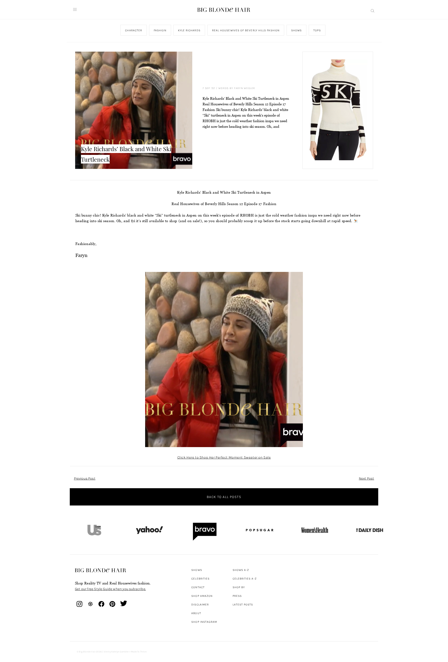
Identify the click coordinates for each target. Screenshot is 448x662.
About (196, 613)
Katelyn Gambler (120, 651)
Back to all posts (224, 497)
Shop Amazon (202, 596)
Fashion (160, 30)
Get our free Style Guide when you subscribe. (110, 589)
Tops (317, 30)
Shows (296, 30)
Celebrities (200, 578)
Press (237, 596)
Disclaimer (200, 604)
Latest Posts (243, 604)
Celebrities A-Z (245, 578)
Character (133, 30)
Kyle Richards (189, 30)
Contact (198, 587)
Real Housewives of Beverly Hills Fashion (245, 30)
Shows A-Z (241, 570)
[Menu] (75, 10)
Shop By (239, 587)
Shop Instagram (204, 621)
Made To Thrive (139, 651)
